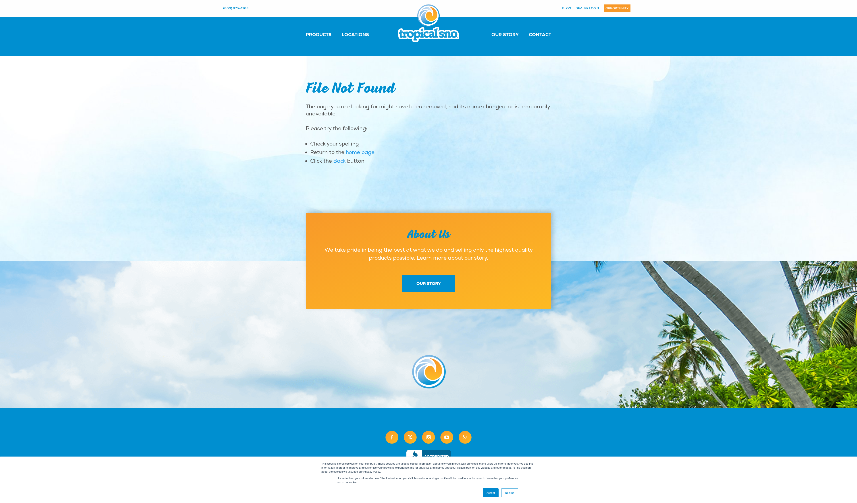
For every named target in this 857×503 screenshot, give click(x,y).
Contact (540, 34)
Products (318, 34)
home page (360, 152)
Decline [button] (509, 493)
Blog (566, 8)
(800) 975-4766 (236, 8)
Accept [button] (491, 493)
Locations (355, 34)
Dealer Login (587, 8)
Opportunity (617, 8)
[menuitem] (323, 34)
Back (339, 161)
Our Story (505, 34)
